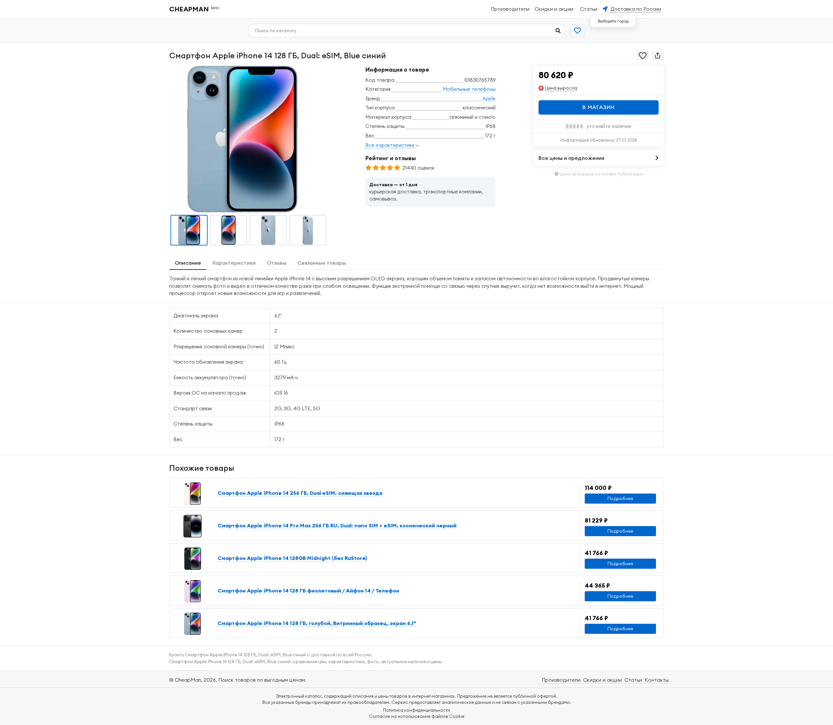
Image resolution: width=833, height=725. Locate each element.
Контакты (657, 679)
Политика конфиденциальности (416, 710)
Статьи (633, 679)
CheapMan (194, 9)
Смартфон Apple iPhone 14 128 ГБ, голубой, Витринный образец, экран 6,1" (317, 623)
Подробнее (620, 498)
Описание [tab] (188, 262)
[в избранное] (642, 56)
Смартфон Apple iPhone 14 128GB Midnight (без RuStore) (292, 558)
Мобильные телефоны (469, 89)
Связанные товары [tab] (321, 262)
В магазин (598, 107)
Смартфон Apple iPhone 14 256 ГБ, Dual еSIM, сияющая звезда (300, 493)
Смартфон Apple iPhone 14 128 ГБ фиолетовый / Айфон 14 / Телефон (308, 590)
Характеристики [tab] (234, 262)
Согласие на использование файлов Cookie (416, 716)
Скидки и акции (602, 679)
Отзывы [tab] (276, 262)
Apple (489, 98)
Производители (561, 679)
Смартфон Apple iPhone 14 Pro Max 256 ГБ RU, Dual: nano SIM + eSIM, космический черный (337, 525)
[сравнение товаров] (577, 30)
